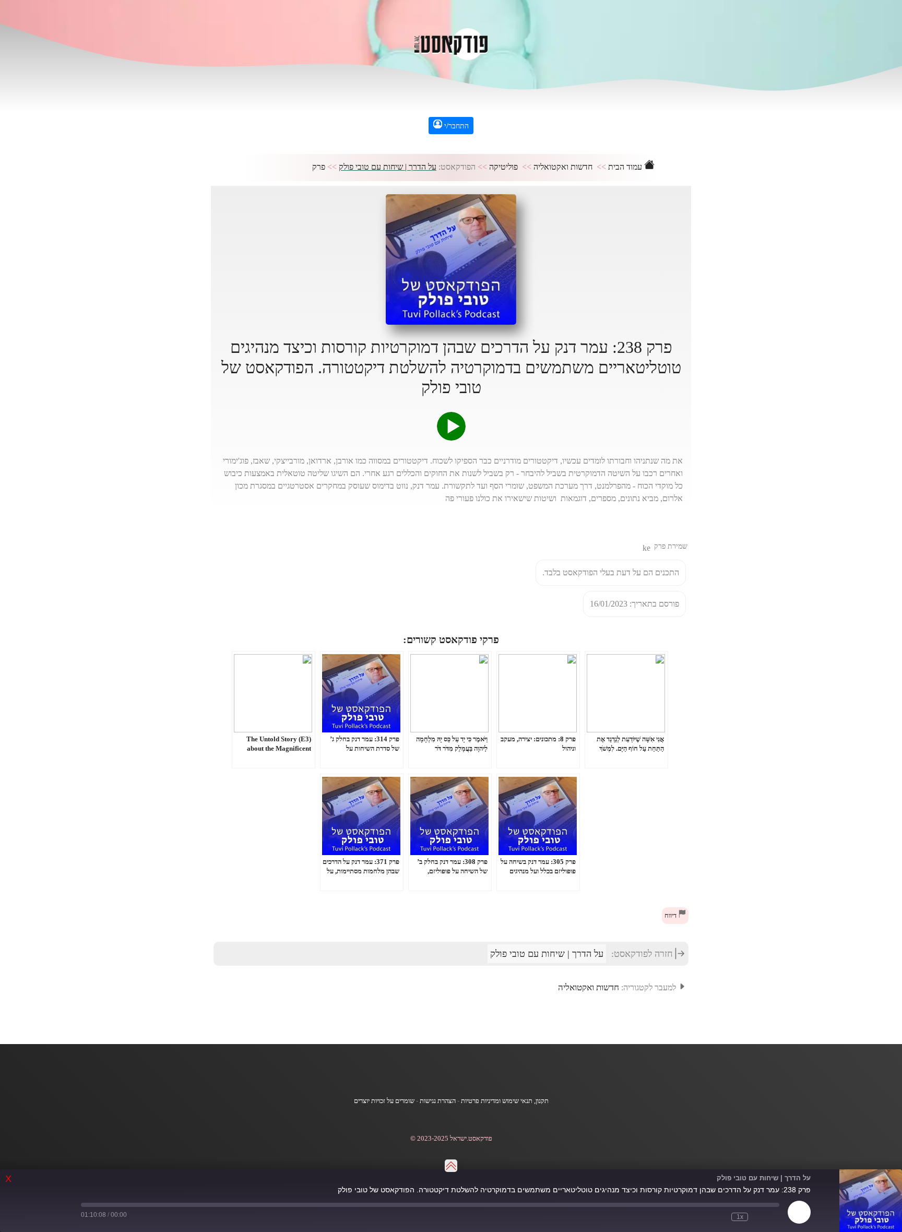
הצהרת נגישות (438, 1101)
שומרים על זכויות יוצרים (384, 1101)
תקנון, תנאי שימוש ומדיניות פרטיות (505, 1101)
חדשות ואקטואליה (562, 166)
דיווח (671, 915)
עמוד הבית (626, 166)
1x (740, 1217)
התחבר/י (455, 126)
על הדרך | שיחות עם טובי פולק (387, 166)
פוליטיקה (503, 166)
